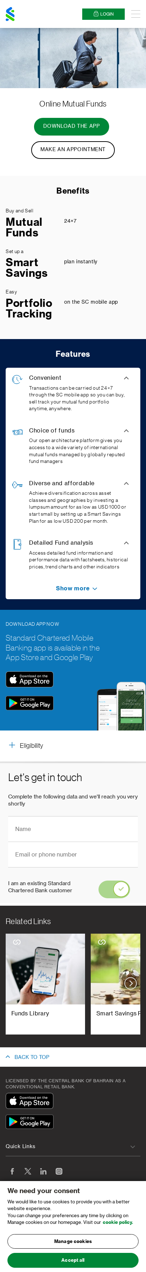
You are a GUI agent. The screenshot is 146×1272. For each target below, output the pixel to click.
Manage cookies (73, 1241)
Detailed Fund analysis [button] (61, 543)
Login (107, 14)
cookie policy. (118, 1222)
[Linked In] (43, 1171)
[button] (73, 588)
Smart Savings (26, 268)
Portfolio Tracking (29, 308)
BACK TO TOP (32, 1057)
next (130, 983)
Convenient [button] (45, 378)
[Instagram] (58, 1171)
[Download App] (30, 685)
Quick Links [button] (20, 1146)
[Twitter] (27, 1171)
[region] (73, 1226)
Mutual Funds (24, 227)
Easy (11, 292)
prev (15, 983)
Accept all (72, 1260)
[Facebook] (12, 1171)
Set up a (15, 251)
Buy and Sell (20, 210)
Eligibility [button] (32, 746)
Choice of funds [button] (52, 431)
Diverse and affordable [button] (62, 483)
